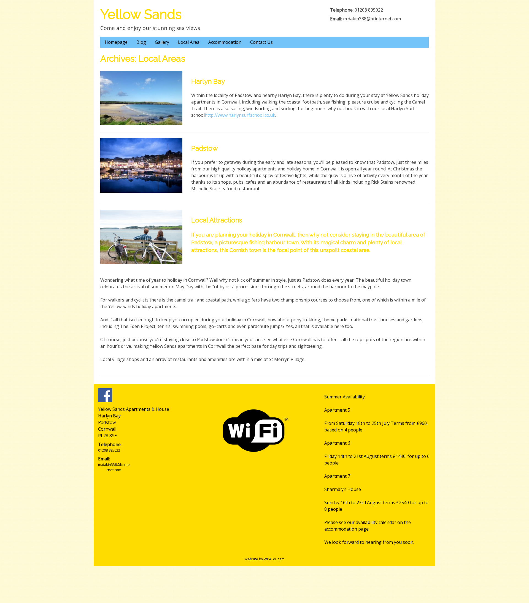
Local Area (188, 42)
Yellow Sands (141, 14)
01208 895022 (369, 10)
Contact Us (261, 42)
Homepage (116, 42)
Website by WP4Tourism (264, 558)
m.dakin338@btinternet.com (372, 19)
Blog (141, 42)
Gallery (162, 42)
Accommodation (224, 42)
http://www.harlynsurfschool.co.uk (240, 115)
